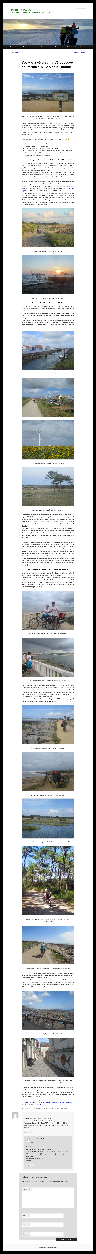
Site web (25, 1234)
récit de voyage (31, 1103)
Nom (25, 1215)
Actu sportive (78, 47)
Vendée (47, 1101)
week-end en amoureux (66, 1103)
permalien (38, 1104)
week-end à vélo (55, 1103)
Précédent (76, 52)
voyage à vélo (46, 1103)
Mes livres (69, 47)
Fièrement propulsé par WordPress (48, 1247)
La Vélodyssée (41, 1101)
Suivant (83, 52)
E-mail (25, 1224)
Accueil (12, 47)
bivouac (66, 1101)
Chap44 (53, 1101)
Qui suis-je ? (20, 47)
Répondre (28, 1132)
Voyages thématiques (46, 47)
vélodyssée (39, 1103)
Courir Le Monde (21, 10)
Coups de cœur (59, 47)
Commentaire (27, 1189)
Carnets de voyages (32, 47)
